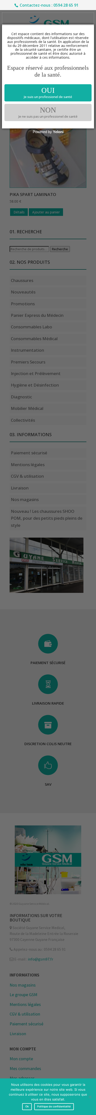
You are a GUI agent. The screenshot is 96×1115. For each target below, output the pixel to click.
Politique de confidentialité (54, 1106)
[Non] (89, 1096)
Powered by (48, 132)
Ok (27, 1106)
